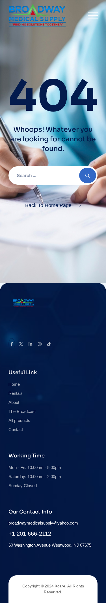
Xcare (60, 586)
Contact (15, 429)
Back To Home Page (48, 205)
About (13, 402)
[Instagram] (39, 344)
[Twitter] (21, 344)
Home (14, 384)
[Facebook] (11, 344)
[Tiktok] (49, 344)
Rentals (15, 393)
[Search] (87, 175)
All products (19, 420)
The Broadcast (22, 411)
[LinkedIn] (30, 344)
